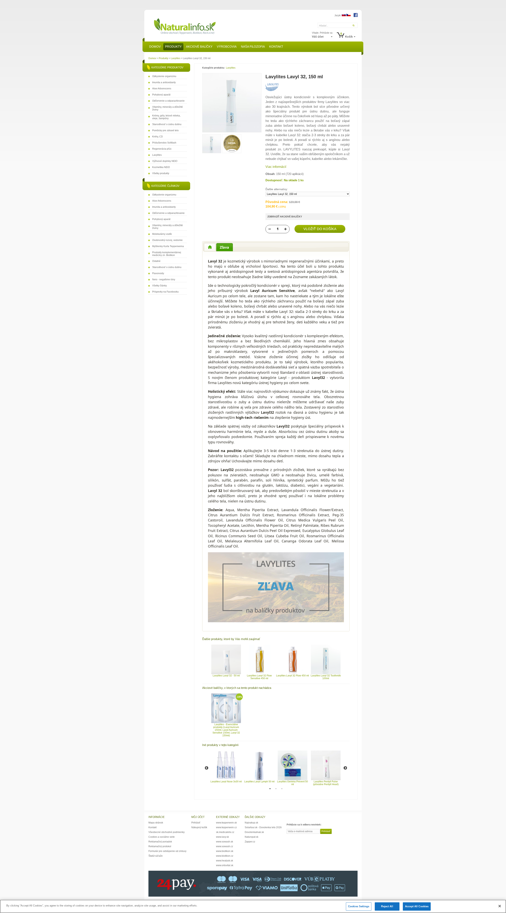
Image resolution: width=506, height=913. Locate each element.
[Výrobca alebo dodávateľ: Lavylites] (272, 90)
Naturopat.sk (251, 837)
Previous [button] (207, 768)
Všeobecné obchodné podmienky (166, 832)
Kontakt (152, 827)
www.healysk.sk (224, 860)
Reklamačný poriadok (160, 841)
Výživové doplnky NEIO (164, 161)
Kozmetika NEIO (161, 167)
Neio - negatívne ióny (163, 279)
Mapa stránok (155, 822)
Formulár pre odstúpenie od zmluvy (167, 851)
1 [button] (270, 789)
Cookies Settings (358, 906)
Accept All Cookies (417, 906)
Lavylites (175, 58)
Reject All (387, 906)
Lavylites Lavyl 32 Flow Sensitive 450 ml (259, 677)
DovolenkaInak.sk (254, 832)
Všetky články (159, 285)
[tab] (209, 247)
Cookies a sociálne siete (161, 837)
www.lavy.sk (222, 837)
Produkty (163, 58)
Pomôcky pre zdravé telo (165, 130)
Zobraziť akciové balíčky (284, 216)
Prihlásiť (195, 822)
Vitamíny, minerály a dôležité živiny (167, 108)
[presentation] (209, 247)
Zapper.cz (250, 841)
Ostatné (156, 261)
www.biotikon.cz (224, 855)
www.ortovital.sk (224, 865)
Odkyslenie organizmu (164, 76)
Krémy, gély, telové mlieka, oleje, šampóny (166, 117)
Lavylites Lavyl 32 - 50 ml (226, 675)
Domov (152, 58)
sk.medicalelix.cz (225, 832)
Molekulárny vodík (162, 234)
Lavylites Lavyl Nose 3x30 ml (226, 781)
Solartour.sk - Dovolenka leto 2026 (263, 827)
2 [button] (276, 789)
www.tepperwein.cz (226, 827)
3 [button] (282, 789)
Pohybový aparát (161, 94)
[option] (226, 661)
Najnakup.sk (251, 822)
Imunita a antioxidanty (164, 82)
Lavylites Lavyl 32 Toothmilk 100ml (326, 677)
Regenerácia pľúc (162, 148)
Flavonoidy (158, 273)
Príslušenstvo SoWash (164, 142)
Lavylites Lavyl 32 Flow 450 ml (292, 675)
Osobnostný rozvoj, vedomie (167, 240)
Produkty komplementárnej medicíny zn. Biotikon (166, 254)
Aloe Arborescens (161, 88)
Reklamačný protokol (159, 846)
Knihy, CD (157, 136)
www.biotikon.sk (224, 851)
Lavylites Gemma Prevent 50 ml (292, 783)
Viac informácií (275, 166)
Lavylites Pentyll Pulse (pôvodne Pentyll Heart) (326, 783)
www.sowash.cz (224, 846)
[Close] (499, 906)
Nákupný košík (199, 827)
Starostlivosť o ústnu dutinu (166, 124)
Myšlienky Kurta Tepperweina (168, 246)
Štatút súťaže (155, 855)
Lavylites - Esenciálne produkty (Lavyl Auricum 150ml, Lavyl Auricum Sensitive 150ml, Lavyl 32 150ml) (226, 730)
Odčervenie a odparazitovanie (168, 100)
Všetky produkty (160, 173)
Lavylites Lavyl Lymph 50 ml (259, 781)
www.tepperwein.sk (226, 822)
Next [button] (345, 768)
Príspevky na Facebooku (165, 291)
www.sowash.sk (224, 841)
